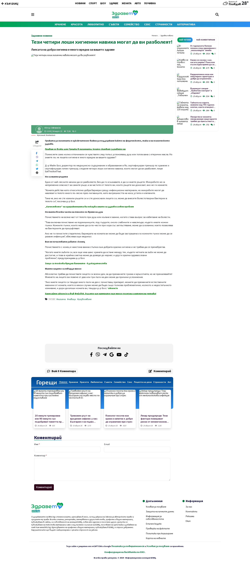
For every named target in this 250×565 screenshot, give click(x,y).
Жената (126, 3)
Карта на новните (156, 538)
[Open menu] (32, 14)
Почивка (150, 3)
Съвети (114, 24)
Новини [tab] (63, 382)
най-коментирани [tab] (205, 39)
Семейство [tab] (120, 382)
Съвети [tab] (108, 382)
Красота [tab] (84, 382)
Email (107, 444)
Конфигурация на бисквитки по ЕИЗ (124, 552)
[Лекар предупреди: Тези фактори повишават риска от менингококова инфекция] (155, 402)
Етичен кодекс (154, 523)
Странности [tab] (159, 382)
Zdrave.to (56, 128)
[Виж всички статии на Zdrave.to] (39, 129)
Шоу (103, 3)
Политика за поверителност (128, 546)
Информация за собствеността (155, 518)
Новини (80, 3)
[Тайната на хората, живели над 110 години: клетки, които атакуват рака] (183, 106)
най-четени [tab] (185, 39)
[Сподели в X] (37, 169)
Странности (163, 24)
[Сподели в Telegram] (36, 161)
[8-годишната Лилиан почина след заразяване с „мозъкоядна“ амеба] (183, 49)
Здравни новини (166, 36)
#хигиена (61, 299)
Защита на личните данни (160, 511)
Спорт (93, 3)
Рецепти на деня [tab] (143, 382)
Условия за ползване (156, 506)
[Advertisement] (76, 323)
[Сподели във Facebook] (36, 153)
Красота (77, 24)
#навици (71, 299)
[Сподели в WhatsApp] (36, 165)
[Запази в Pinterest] (37, 173)
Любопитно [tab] (97, 382)
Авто (138, 3)
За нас (189, 506)
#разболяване (84, 299)
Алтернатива (186, 24)
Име (37, 444)
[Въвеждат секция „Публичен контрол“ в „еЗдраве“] (183, 91)
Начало (155, 36)
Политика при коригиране (159, 533)
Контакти (191, 511)
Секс (147, 24)
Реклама (190, 516)
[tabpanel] (197, 86)
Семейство (131, 24)
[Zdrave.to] (125, 17)
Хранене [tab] (73, 382)
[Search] (217, 14)
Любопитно (96, 24)
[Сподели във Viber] (37, 157)
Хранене (60, 24)
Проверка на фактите (158, 528)
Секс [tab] (129, 382)
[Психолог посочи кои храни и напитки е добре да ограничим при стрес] (120, 402)
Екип (188, 521)
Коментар (40, 455)
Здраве (113, 3)
